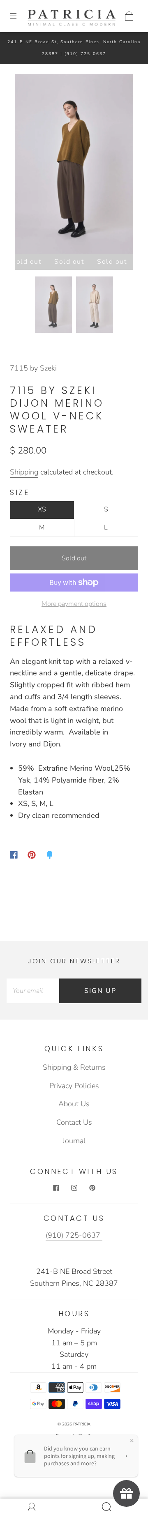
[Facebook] (14, 855)
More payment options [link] (74, 603)
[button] (27, 166)
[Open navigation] (19, 16)
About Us (74, 1104)
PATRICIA (81, 1424)
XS (42, 509)
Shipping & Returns (74, 1067)
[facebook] (56, 1188)
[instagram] (74, 1188)
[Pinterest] (32, 855)
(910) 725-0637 (85, 54)
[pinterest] (92, 1188)
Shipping (24, 472)
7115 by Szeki (33, 368)
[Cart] (129, 16)
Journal (74, 1141)
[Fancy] (50, 855)
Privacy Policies (74, 1086)
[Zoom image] (74, 166)
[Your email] (33, 991)
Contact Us (74, 1122)
